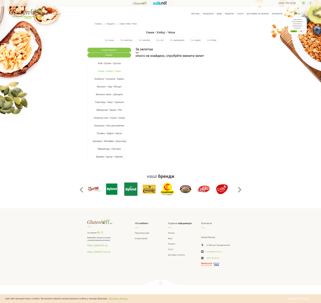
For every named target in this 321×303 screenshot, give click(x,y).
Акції (219, 14)
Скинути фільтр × (109, 50)
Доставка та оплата (258, 14)
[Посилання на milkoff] (162, 3)
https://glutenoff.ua (97, 245)
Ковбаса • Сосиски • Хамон (109, 78)
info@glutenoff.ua (214, 252)
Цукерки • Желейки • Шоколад (109, 141)
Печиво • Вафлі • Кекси (109, 133)
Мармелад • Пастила (109, 148)
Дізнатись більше (118, 298)
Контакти (277, 14)
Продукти (208, 14)
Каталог (171, 233)
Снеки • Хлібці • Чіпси (109, 71)
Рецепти (229, 14)
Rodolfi (109, 55)
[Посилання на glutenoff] (141, 3)
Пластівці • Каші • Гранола (109, 102)
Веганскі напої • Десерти (109, 94)
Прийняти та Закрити (299, 298)
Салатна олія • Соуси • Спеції (109, 117)
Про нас (195, 14)
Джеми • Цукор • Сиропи (109, 156)
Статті (240, 14)
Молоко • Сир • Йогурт (109, 86)
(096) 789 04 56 (213, 258)
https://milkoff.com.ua (98, 251)
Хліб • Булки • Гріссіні (109, 63)
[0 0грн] (311, 14)
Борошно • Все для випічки (109, 125)
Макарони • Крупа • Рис (109, 109)
